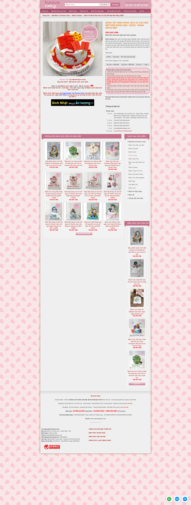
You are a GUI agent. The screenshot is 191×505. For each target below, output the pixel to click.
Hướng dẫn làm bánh (136, 198)
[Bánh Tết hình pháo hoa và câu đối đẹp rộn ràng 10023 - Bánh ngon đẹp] (72, 76)
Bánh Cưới (132, 188)
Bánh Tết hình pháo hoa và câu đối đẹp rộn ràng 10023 (104, 15)
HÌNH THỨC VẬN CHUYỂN (97, 436)
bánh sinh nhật (62, 136)
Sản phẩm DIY (133, 184)
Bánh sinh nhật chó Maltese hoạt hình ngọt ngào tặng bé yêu (137, 312)
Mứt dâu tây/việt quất (128, 57)
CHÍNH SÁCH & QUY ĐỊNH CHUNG (100, 440)
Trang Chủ (46, 15)
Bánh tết (131, 195)
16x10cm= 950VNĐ (127, 64)
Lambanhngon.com (77, 79)
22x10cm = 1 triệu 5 (142, 64)
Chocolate (116, 57)
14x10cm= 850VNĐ (112, 64)
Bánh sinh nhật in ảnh (69, 86)
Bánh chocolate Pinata (136, 174)
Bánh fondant (77, 15)
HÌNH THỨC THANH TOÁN (97, 433)
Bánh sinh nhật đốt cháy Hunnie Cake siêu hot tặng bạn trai (137, 282)
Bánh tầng (132, 181)
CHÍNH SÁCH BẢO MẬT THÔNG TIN (100, 429)
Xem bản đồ (128, 403)
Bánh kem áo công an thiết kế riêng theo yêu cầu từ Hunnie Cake (92, 163)
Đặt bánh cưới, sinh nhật (78, 82)
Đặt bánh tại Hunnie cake (61, 15)
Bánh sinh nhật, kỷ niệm (136, 145)
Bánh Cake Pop (134, 159)
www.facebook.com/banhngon (123, 131)
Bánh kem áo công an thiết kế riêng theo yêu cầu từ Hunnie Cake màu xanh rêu (73, 163)
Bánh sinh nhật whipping (136, 177)
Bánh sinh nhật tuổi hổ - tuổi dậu (56, 88)
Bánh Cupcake (133, 148)
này (109, 99)
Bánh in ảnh (132, 152)
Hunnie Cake (95, 396)
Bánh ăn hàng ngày (135, 191)
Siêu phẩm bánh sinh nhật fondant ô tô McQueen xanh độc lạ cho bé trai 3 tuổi (54, 163)
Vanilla (108, 57)
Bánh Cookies (133, 167)
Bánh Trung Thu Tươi (135, 171)
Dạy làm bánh (62, 82)
